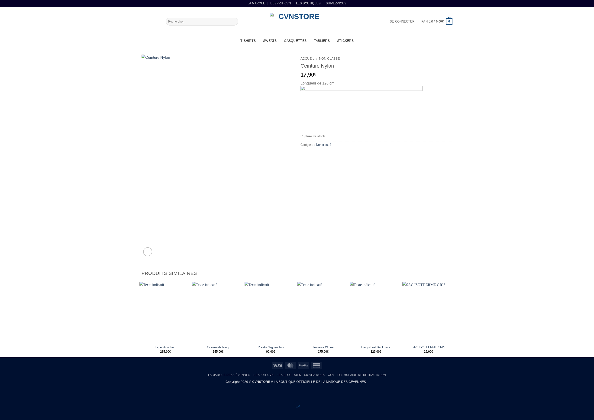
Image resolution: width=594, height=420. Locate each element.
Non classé (329, 58)
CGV (331, 375)
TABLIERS (322, 40)
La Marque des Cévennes (229, 375)
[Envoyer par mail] (313, 155)
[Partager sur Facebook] (305, 155)
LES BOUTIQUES (308, 3)
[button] (402, 21)
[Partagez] (31, 392)
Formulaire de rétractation (361, 375)
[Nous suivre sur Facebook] (445, 3)
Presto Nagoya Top (271, 347)
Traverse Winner (323, 347)
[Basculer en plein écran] (18, 392)
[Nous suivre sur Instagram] (450, 3)
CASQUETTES (295, 40)
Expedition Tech (165, 347)
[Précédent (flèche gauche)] (4, 412)
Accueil (307, 58)
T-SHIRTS (248, 40)
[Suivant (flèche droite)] (18, 412)
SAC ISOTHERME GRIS (428, 347)
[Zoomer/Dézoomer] (4, 392)
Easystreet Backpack (375, 347)
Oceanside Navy (218, 347)
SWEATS (270, 40)
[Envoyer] (234, 22)
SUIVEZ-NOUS (336, 3)
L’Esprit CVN (263, 375)
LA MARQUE (256, 3)
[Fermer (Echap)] (45, 392)
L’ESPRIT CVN (280, 3)
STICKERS (345, 40)
